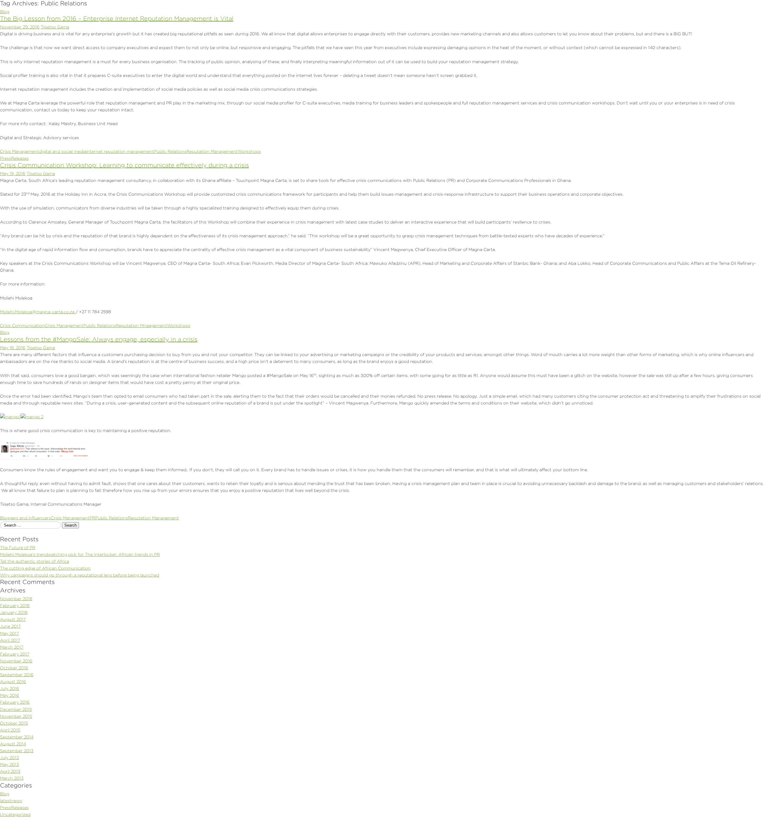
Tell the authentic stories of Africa (34, 561)
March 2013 (12, 778)
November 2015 (16, 716)
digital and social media (62, 151)
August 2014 (13, 743)
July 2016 (9, 688)
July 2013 (9, 757)
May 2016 (9, 695)
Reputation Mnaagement (141, 325)
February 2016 (15, 702)
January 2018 (14, 612)
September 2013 (17, 750)
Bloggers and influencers (25, 518)
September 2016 (17, 674)
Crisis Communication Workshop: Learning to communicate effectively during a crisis (124, 165)
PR (92, 518)
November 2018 (16, 598)
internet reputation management (120, 151)
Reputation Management (212, 151)
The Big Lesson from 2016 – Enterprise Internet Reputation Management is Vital (116, 18)
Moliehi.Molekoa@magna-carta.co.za (37, 311)
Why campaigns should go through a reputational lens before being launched (79, 575)
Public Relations (170, 151)
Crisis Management (19, 151)
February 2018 (15, 605)
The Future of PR (17, 547)
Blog (4, 11)
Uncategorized (15, 814)
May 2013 (9, 764)
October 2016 (14, 667)
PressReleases (14, 158)
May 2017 (9, 633)
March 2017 (11, 647)
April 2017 (10, 640)
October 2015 (14, 723)
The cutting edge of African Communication (45, 568)
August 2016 (13, 681)
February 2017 (14, 654)
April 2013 (10, 771)
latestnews (11, 800)
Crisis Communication (22, 325)
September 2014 (17, 737)
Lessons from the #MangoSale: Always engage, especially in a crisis (98, 339)
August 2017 (13, 619)
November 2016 (16, 661)
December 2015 (16, 709)
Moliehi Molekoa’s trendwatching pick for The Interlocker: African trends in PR (80, 554)
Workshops (249, 151)
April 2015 (10, 730)
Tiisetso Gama (55, 27)
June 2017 (10, 626)
